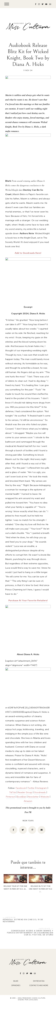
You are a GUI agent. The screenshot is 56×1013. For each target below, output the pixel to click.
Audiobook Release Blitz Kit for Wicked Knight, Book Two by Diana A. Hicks (28, 54)
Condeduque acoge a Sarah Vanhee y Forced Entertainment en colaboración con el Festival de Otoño (30, 933)
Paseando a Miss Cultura (33, 998)
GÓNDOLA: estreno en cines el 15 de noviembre (23, 921)
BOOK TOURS (28, 821)
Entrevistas (38, 981)
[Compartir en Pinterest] (32, 830)
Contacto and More (38, 985)
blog (15, 981)
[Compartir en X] (23, 830)
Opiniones (15, 985)
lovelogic (33, 1000)
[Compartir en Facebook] (13, 830)
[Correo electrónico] (41, 830)
